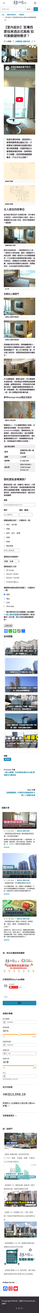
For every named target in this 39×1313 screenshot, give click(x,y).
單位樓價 (6, 1019)
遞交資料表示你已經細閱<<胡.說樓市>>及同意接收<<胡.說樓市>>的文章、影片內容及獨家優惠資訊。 (19, 616)
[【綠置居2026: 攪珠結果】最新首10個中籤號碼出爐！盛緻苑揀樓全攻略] (3, 1181)
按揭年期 (6, 1059)
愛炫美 (7, 759)
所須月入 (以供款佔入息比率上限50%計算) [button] (19, 1104)
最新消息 (26, 41)
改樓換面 (21, 15)
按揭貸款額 (7, 1042)
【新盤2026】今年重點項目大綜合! (17, 883)
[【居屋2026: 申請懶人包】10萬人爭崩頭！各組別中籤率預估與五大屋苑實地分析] (3, 1209)
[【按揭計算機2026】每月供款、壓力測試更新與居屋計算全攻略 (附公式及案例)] (3, 1267)
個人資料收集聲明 (13, 615)
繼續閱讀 (6, 847)
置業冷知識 (26, 831)
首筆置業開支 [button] (8, 1116)
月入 (4, 1073)
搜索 (19, 1003)
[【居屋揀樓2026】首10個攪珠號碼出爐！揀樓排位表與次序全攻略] (3, 1239)
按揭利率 (6, 1050)
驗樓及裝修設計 (11, 15)
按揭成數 (6, 1027)
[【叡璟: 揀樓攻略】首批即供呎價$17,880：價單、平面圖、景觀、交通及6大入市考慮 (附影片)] (3, 1151)
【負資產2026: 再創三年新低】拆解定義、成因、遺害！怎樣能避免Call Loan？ (18, 924)
